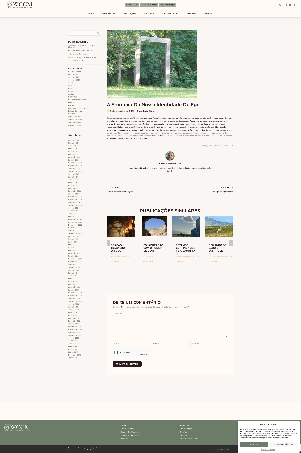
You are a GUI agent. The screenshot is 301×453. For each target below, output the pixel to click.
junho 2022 (73, 242)
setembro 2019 (74, 335)
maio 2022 (72, 245)
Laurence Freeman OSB (169, 163)
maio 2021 (72, 279)
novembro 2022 (75, 228)
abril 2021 (72, 281)
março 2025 (73, 188)
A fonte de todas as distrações (120, 190)
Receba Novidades (149, 5)
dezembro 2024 (75, 197)
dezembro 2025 (75, 163)
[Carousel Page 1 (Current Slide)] (169, 274)
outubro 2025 (74, 168)
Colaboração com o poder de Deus (153, 248)
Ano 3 (70, 88)
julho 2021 (72, 273)
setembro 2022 (75, 233)
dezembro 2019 (75, 327)
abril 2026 (72, 151)
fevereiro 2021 (74, 287)
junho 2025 (73, 180)
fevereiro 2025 (74, 191)
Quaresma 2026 (75, 119)
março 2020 (73, 318)
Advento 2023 (74, 74)
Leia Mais (116, 261)
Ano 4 (70, 91)
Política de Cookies (268, 450)
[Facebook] (294, 5)
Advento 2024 (74, 77)
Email (156, 343)
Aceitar (254, 444)
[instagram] (286, 5)
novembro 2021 (75, 262)
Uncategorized (74, 125)
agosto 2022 (73, 236)
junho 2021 (73, 276)
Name (117, 343)
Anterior (108, 243)
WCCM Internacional (189, 438)
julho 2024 (73, 211)
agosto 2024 (73, 208)
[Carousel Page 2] (171, 274)
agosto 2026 (73, 140)
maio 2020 (72, 312)
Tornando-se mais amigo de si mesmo (81, 46)
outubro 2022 (74, 231)
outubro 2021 (74, 264)
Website (195, 343)
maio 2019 (72, 346)
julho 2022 (73, 239)
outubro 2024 (74, 202)
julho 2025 (73, 177)
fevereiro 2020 (75, 321)
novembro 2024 (75, 199)
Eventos (71, 105)
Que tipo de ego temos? (222, 190)
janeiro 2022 (73, 256)
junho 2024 (73, 214)
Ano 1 (70, 83)
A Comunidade (74, 71)
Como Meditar (132, 5)
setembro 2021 (74, 267)
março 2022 (73, 250)
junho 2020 (73, 310)
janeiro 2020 (74, 324)
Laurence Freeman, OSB (78, 108)
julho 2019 (72, 341)
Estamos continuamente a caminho (185, 248)
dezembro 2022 (75, 225)
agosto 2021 (73, 270)
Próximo (231, 243)
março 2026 (73, 154)
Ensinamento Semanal (78, 100)
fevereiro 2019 (74, 355)
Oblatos (71, 114)
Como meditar (127, 429)
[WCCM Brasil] (19, 5)
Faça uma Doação (167, 5)
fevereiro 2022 (74, 253)
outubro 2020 (74, 298)
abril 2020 (72, 315)
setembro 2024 (75, 205)
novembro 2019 (75, 329)
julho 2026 (73, 143)
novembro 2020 (75, 296)
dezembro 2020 (75, 293)
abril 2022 (72, 248)
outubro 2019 (74, 332)
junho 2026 (73, 146)
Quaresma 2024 (75, 117)
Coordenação (186, 429)
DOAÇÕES (72, 97)
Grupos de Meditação (131, 432)
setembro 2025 (75, 171)
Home (91, 13)
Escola (71, 102)
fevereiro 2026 (74, 157)
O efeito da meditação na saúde (82, 57)
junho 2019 (73, 344)
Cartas (71, 94)
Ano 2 (70, 86)
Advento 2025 (74, 80)
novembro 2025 (75, 166)
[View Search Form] (280, 5)
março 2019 (73, 352)
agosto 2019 (73, 338)
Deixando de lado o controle (217, 248)
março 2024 (73, 216)
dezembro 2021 (75, 259)
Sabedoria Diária (145, 111)
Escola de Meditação (130, 435)
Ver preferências (283, 444)
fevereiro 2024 (74, 219)
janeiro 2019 (73, 358)
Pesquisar (98, 32)
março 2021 (73, 284)
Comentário (119, 313)
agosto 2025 (73, 174)
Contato (208, 13)
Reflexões (184, 425)
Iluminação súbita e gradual (80, 50)
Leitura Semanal (75, 111)
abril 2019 (72, 349)
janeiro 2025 (73, 194)
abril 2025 (72, 185)
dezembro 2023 (75, 222)
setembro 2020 (75, 301)
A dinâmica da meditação (79, 54)
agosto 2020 (73, 304)
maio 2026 (72, 149)
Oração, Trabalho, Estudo (118, 248)
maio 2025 (72, 183)
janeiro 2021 (73, 290)
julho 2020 (73, 307)
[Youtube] (290, 5)
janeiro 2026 (73, 160)
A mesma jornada (76, 61)
